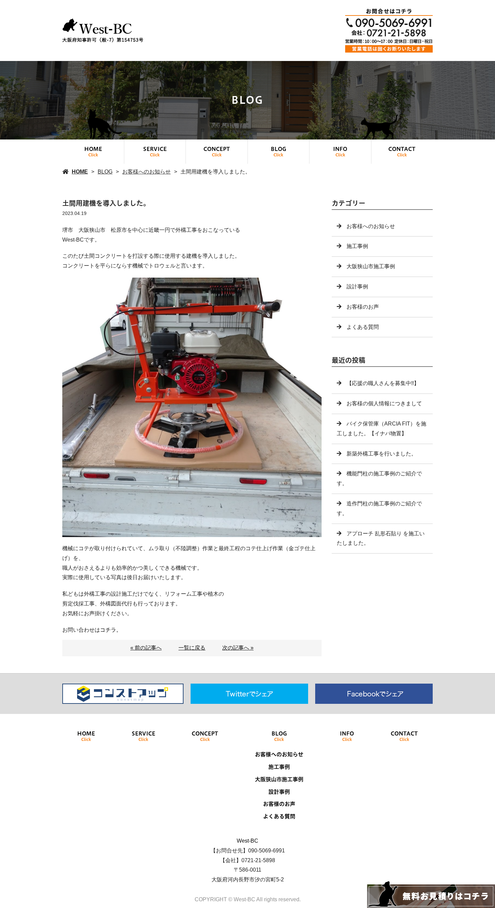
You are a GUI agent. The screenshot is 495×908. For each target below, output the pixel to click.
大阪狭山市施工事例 (370, 266)
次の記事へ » (238, 648)
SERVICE (155, 151)
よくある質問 (362, 327)
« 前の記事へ (146, 648)
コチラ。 (111, 630)
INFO (340, 151)
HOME (93, 151)
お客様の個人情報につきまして (384, 403)
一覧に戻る (191, 648)
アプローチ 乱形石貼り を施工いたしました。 (381, 538)
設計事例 (357, 286)
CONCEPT (216, 151)
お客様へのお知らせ (146, 172)
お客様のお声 (362, 307)
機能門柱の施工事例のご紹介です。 (379, 478)
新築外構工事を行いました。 (381, 454)
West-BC (247, 841)
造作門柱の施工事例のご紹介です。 (379, 508)
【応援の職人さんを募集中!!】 (382, 383)
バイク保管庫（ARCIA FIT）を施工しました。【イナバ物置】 (381, 428)
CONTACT (402, 151)
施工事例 (357, 246)
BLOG (278, 151)
